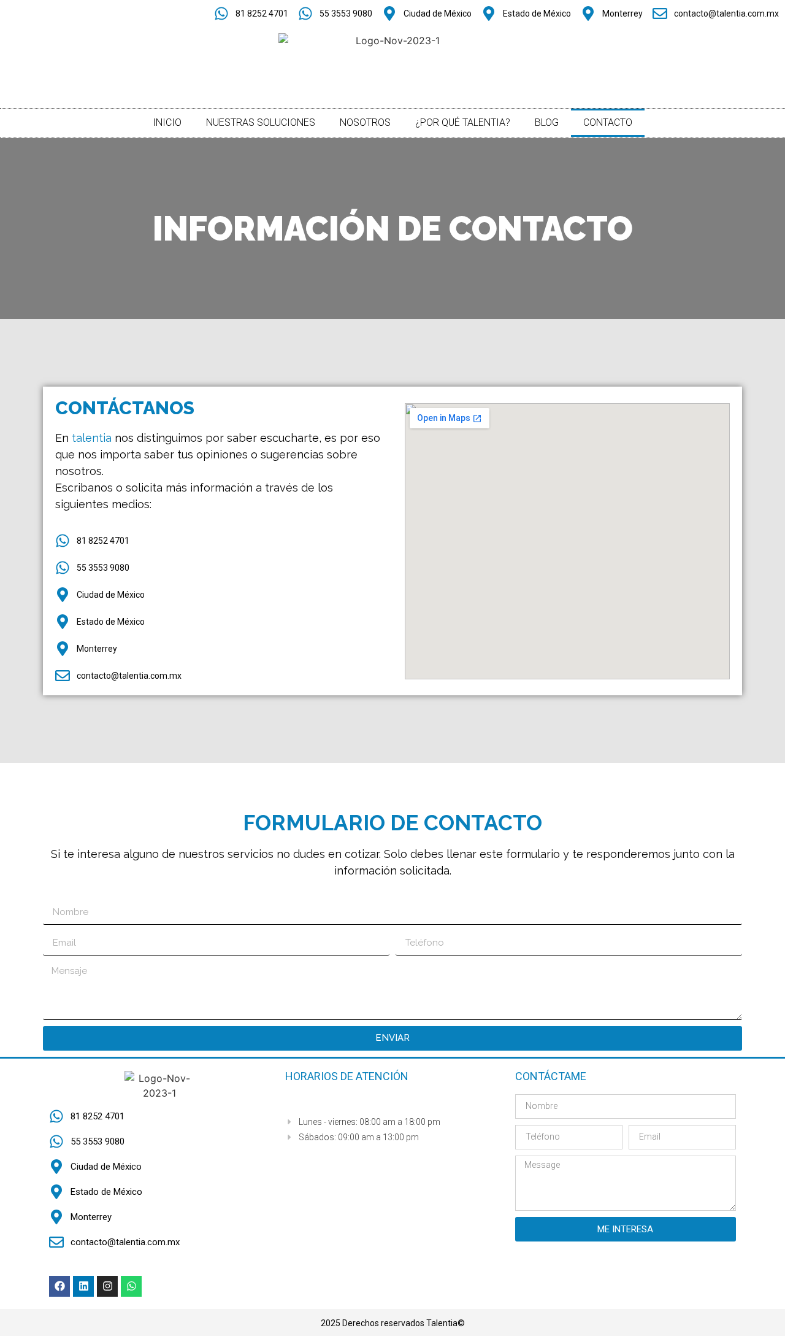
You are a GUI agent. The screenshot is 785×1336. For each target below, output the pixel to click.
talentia (93, 437)
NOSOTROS (365, 122)
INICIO (167, 122)
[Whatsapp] (131, 1286)
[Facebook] (59, 1286)
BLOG (547, 122)
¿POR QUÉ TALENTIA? (462, 122)
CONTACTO (607, 122)
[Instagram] (107, 1286)
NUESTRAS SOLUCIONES (260, 122)
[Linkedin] (83, 1286)
